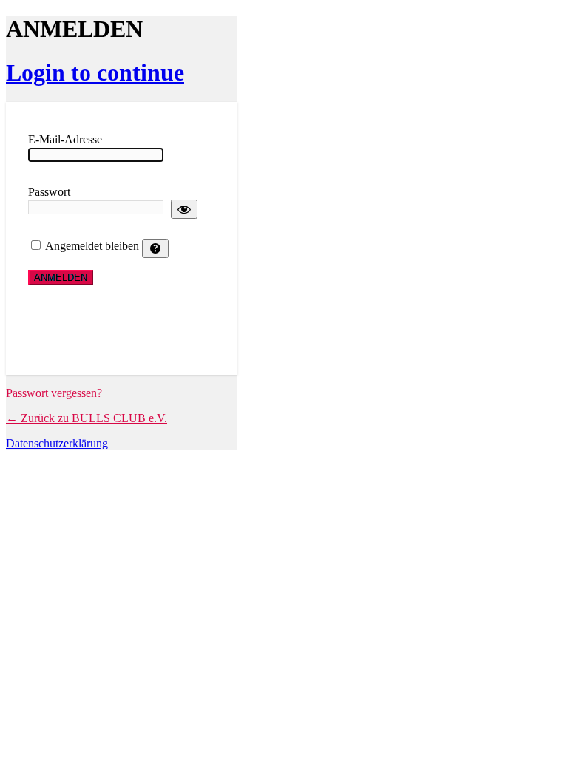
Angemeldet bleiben (92, 246)
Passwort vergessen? (54, 393)
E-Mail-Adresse (65, 139)
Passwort (49, 192)
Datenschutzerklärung (57, 443)
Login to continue (95, 72)
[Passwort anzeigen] (184, 209)
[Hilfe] (155, 248)
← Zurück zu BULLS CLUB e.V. (86, 418)
